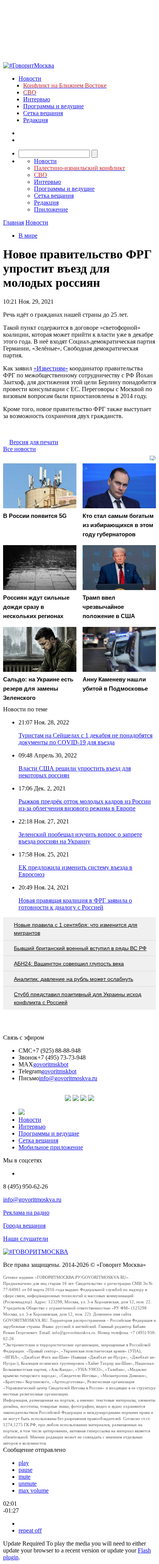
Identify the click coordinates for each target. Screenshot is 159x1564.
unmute (28, 1483)
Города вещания (24, 1225)
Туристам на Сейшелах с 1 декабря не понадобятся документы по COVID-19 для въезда (85, 739)
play (24, 1463)
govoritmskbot (50, 1064)
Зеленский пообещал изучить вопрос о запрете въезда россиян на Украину (80, 838)
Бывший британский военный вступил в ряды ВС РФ (80, 948)
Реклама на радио (26, 1212)
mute (24, 1476)
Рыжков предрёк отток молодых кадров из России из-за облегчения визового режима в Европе (85, 805)
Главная (13, 222)
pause (25, 1469)
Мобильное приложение (51, 1147)
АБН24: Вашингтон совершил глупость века (69, 964)
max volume (34, 1490)
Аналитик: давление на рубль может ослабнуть (73, 979)
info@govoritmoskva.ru (68, 1078)
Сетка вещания (43, 113)
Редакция (35, 120)
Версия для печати (33, 442)
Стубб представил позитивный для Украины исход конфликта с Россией (77, 998)
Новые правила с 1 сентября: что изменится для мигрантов (75, 929)
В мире (28, 235)
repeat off (30, 1530)
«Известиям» (51, 368)
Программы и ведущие (53, 106)
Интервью (36, 99)
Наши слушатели (25, 1238)
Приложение (51, 209)
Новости (30, 78)
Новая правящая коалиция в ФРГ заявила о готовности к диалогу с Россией (75, 904)
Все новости (19, 449)
